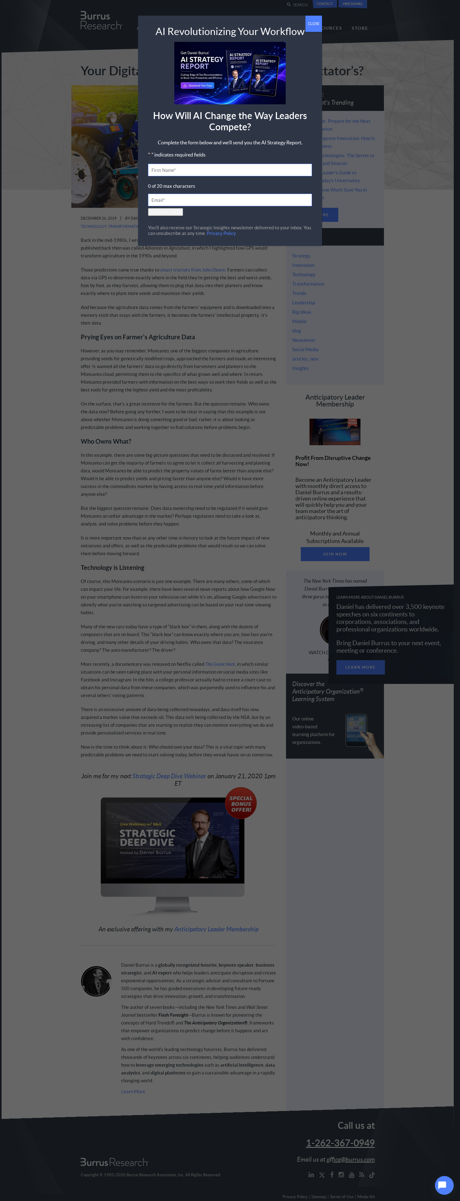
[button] (444, 1185)
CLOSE (313, 23)
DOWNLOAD (166, 212)
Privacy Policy (221, 233)
